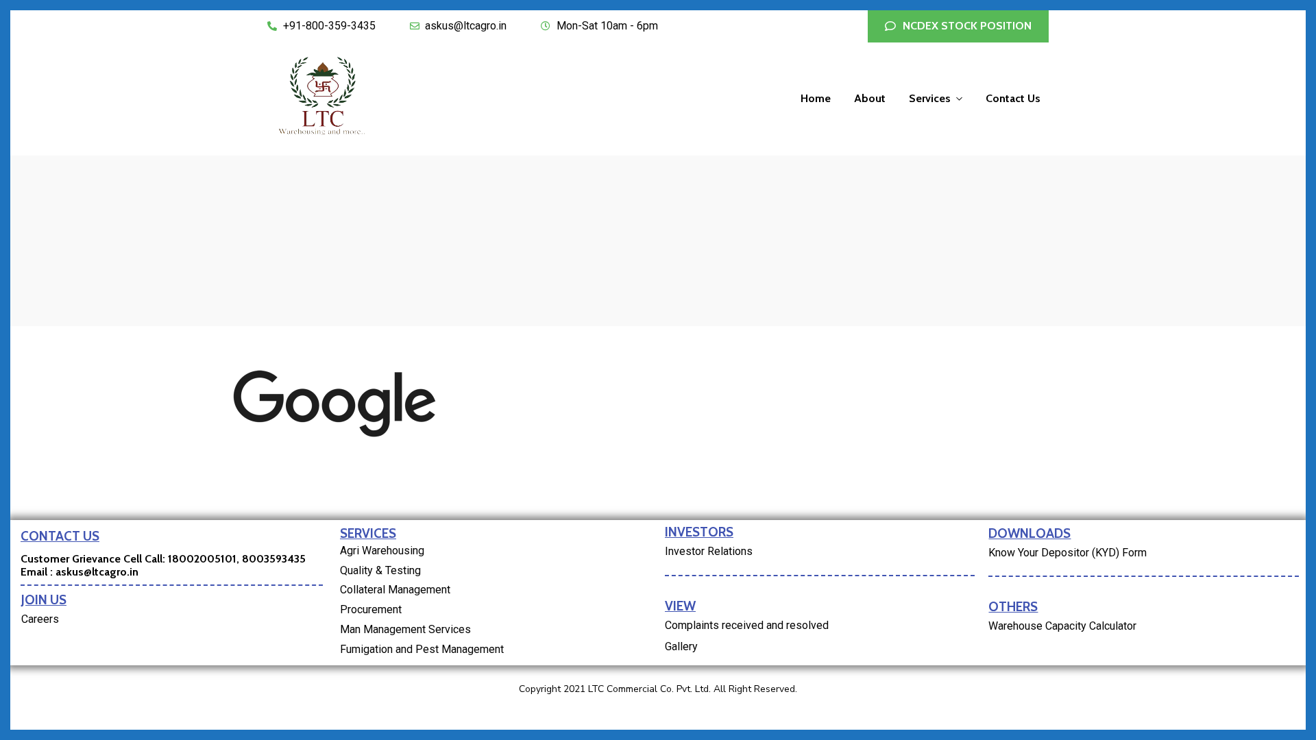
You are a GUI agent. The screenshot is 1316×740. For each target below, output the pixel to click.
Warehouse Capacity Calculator (1062, 625)
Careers (40, 619)
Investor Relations (709, 551)
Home (816, 98)
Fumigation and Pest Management (422, 649)
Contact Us (1013, 98)
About (870, 98)
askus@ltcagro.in (97, 571)
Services (930, 98)
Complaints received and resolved (747, 625)
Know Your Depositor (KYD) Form (1067, 552)
